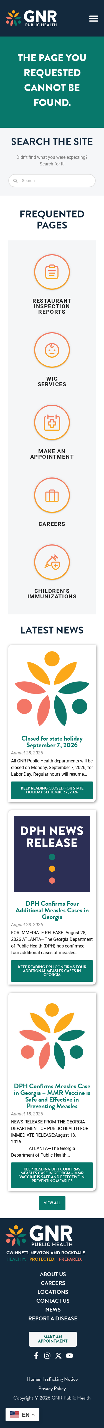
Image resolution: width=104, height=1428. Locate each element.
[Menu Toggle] (93, 18)
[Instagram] (47, 1355)
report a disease (52, 1318)
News (53, 1309)
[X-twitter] (58, 1355)
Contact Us (53, 1301)
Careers (53, 1283)
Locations (52, 1292)
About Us (53, 1274)
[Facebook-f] (36, 1355)
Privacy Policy (52, 1388)
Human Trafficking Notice (52, 1379)
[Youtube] (69, 1355)
